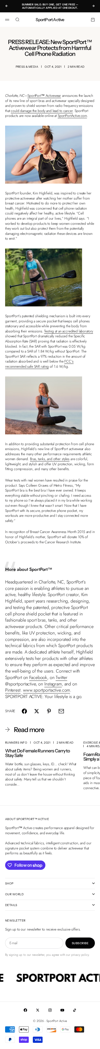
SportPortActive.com (72, 115)
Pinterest (13, 690)
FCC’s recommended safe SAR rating (39, 364)
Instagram (53, 684)
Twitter (61, 677)
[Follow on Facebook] (25, 1010)
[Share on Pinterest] (49, 711)
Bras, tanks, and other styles (49, 458)
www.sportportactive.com (46, 690)
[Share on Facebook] (24, 711)
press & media (27, 66)
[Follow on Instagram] (50, 1010)
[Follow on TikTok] (75, 1010)
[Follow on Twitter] (38, 1010)
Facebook (38, 677)
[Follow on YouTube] (62, 1010)
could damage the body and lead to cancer (42, 110)
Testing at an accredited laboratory (68, 331)
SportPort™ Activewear (44, 95)
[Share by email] (61, 711)
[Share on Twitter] (37, 711)
